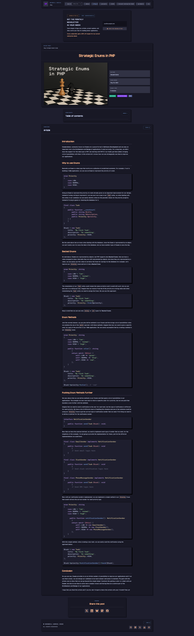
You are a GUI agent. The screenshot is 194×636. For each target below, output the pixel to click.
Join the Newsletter (116, 28)
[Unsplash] (144, 627)
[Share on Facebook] (107, 611)
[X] (140, 627)
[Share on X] (87, 611)
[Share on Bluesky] (97, 611)
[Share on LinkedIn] (92, 611)
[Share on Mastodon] (102, 611)
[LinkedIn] (135, 627)
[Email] (149, 627)
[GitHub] (131, 627)
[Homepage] (45, 3)
